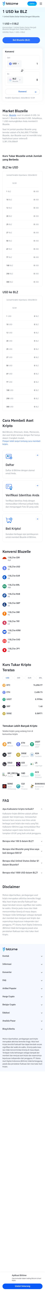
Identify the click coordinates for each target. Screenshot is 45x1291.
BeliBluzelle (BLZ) (21, 40)
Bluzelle (12, 115)
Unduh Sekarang (22, 1286)
